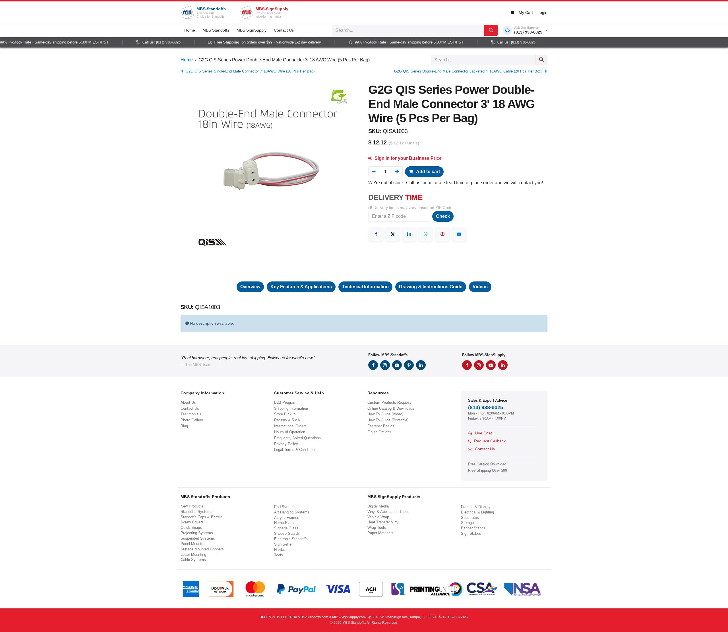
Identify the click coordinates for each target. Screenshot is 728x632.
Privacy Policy (286, 444)
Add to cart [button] (427, 171)
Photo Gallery (192, 420)
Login (542, 12)
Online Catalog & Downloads (390, 408)
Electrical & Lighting (477, 512)
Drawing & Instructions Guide (430, 286)
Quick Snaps (191, 527)
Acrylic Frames (286, 517)
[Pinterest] (442, 234)
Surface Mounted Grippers (202, 549)
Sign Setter (283, 544)
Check (443, 216)
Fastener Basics (380, 426)
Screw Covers (192, 522)
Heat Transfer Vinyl (383, 522)
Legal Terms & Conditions (295, 449)
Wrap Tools (376, 527)
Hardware (281, 550)
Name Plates (284, 523)
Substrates (470, 517)
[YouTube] (397, 365)
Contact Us (190, 408)
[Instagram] (385, 365)
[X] (393, 234)
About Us (188, 402)
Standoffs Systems (196, 511)
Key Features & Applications (301, 286)
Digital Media (378, 506)
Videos (480, 286)
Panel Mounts (192, 544)
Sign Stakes (471, 533)
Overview (250, 286)
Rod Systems (285, 507)
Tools (278, 555)
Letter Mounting (193, 554)
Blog (184, 426)
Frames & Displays (477, 507)
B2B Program (285, 402)
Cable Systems (193, 560)
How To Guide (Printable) (387, 420)
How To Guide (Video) (385, 414)
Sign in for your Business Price (407, 158)
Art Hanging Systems (291, 512)
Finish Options (379, 432)
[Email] (459, 234)
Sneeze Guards (287, 533)
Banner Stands (473, 528)
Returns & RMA (287, 420)
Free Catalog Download (487, 464)
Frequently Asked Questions (297, 438)
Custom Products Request (389, 402)
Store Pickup (284, 414)
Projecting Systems (197, 533)
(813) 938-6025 (158, 42)
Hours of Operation (289, 432)
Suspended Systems (198, 538)
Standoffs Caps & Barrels (202, 517)
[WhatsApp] (426, 234)
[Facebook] (376, 234)
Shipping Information (291, 408)
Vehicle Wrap (378, 517)
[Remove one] (373, 171)
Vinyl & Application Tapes (388, 511)
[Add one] (397, 171)
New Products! (193, 506)
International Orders (290, 426)
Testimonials (191, 414)
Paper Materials (380, 533)
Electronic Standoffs (291, 539)
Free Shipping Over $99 (487, 471)
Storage (467, 523)
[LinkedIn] (409, 234)
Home (187, 59)
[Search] (491, 30)
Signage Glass (286, 528)
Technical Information (365, 286)
